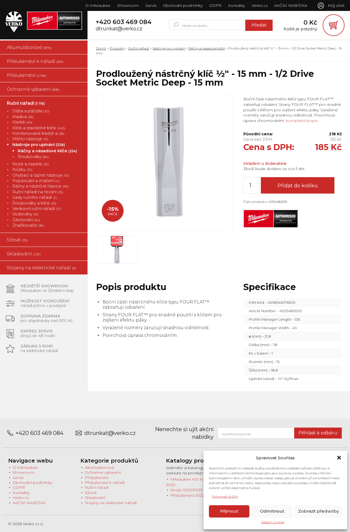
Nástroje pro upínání (38, 144)
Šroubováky (33, 156)
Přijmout (229, 511)
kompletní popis (301, 120)
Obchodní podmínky (183, 5)
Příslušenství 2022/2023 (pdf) (197, 495)
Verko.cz (260, 5)
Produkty (117, 48)
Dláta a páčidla (30, 111)
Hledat (259, 25)
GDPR (215, 5)
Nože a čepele (30, 164)
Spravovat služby (225, 496)
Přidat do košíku (298, 186)
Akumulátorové (29, 47)
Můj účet (336, 5)
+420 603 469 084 (123, 22)
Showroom (128, 5)
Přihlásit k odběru (318, 432)
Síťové (17, 239)
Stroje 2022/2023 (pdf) (191, 489)
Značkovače (28, 225)
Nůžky (22, 169)
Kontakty (236, 5)
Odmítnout (272, 511)
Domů (101, 48)
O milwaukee (97, 5)
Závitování (26, 219)
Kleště (22, 122)
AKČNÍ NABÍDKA (290, 5)
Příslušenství (26, 75)
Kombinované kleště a (38, 133)
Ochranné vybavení (33, 89)
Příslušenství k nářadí (35, 61)
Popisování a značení (36, 180)
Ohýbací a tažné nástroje (40, 175)
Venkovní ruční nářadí (36, 208)
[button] (339, 457)
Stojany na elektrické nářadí (41, 267)
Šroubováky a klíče (34, 203)
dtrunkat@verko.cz (119, 29)
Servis (150, 5)
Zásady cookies (272, 522)
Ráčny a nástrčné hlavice (40, 186)
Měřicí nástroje (30, 138)
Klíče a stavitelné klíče (38, 127)
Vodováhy (25, 214)
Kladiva (23, 116)
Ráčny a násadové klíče (47, 150)
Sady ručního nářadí (34, 197)
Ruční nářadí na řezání (37, 191)
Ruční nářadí (26, 103)
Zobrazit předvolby (318, 511)
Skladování (24, 253)
